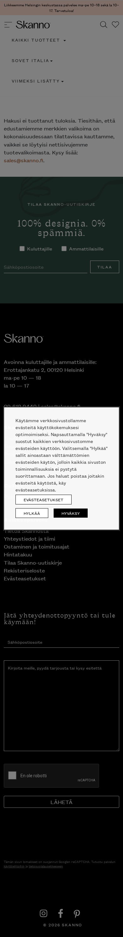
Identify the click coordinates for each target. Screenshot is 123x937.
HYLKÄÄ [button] (32, 513)
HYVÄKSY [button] (71, 513)
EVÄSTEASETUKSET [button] (43, 500)
